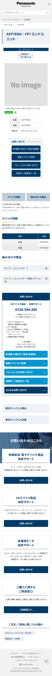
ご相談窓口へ (26, 609)
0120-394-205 (26, 309)
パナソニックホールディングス (26, 660)
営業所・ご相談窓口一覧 (26, 173)
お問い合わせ (26, 480)
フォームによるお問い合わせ (26, 165)
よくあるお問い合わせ (16, 390)
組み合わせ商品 (38, 197)
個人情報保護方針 (18, 657)
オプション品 (8, 25)
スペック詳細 (13, 197)
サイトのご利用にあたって (31, 653)
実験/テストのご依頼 (26, 157)
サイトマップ (14, 653)
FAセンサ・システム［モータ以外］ (18, 633)
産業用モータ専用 (12, 638)
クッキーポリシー (34, 657)
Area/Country (27, 664)
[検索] (47, 12)
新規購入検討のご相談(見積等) (26, 149)
